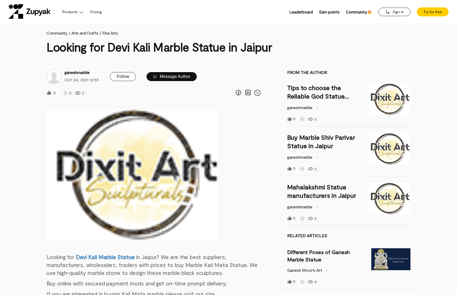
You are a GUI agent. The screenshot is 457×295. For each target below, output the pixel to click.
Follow (123, 76)
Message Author (174, 76)
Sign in (397, 12)
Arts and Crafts (84, 32)
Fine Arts (110, 32)
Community (58, 32)
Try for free (432, 12)
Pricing (96, 12)
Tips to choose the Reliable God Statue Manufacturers (316, 96)
